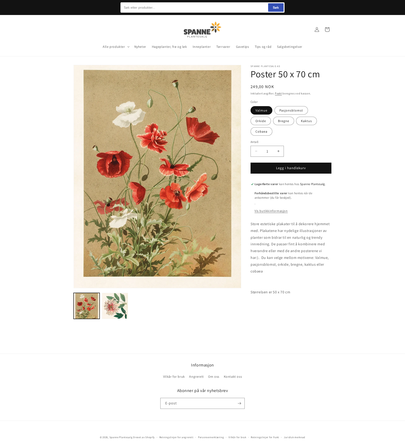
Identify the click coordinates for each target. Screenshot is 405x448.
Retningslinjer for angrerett (176, 437)
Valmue (261, 110)
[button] (79, 29)
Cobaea (261, 131)
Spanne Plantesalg (121, 437)
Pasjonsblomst (291, 110)
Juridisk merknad (294, 437)
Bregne (283, 121)
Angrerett (196, 376)
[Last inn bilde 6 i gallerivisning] (115, 306)
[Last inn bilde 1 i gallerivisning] (87, 306)
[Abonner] (239, 403)
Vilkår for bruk (174, 376)
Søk (276, 7)
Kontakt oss (233, 376)
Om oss (213, 376)
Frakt (278, 93)
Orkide (260, 121)
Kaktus (306, 121)
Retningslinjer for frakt (265, 437)
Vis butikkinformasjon (271, 211)
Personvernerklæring (211, 437)
